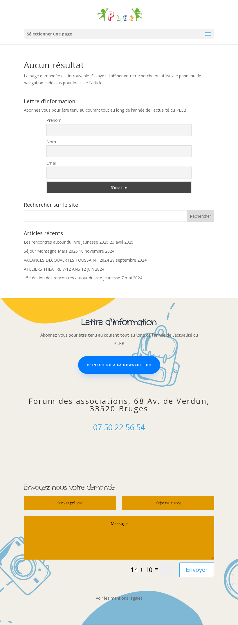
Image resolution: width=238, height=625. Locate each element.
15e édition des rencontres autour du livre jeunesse (72, 278)
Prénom (54, 120)
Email (51, 163)
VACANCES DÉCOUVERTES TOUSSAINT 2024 (66, 260)
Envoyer (197, 570)
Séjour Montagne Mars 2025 (51, 251)
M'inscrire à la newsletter (119, 364)
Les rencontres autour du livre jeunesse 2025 (66, 242)
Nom (51, 141)
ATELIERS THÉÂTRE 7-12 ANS (52, 269)
